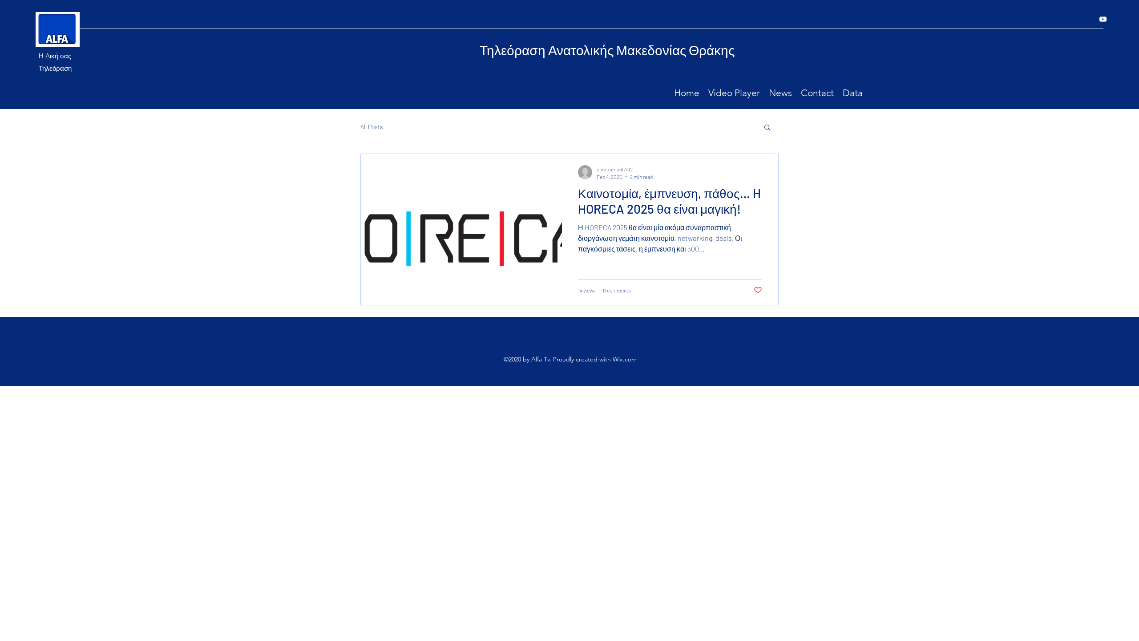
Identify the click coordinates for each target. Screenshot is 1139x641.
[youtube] (1103, 19)
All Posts (371, 126)
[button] (767, 128)
